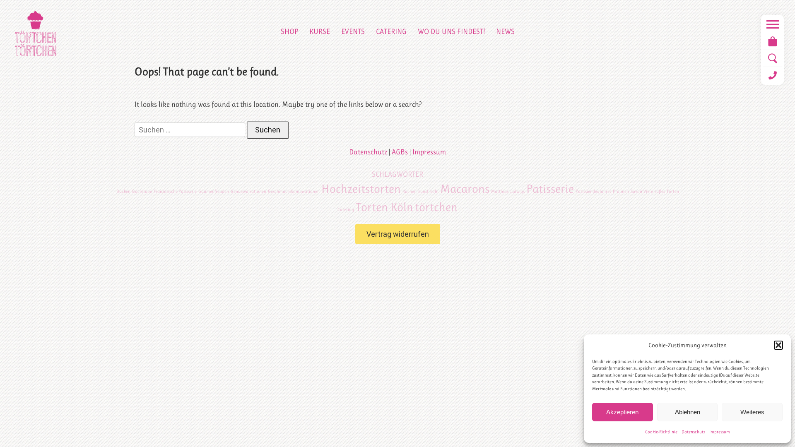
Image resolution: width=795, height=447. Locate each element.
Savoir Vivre (642, 191)
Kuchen (409, 191)
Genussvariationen (248, 191)
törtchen (436, 207)
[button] (778, 345)
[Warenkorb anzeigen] (772, 41)
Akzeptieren (622, 412)
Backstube (142, 191)
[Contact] (772, 75)
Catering (391, 31)
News (505, 31)
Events (353, 31)
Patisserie (550, 189)
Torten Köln (384, 207)
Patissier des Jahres (593, 191)
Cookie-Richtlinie (661, 432)
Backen (123, 191)
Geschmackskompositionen (294, 191)
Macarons (464, 189)
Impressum (719, 432)
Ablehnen (687, 412)
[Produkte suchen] (772, 58)
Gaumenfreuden (213, 191)
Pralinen (621, 191)
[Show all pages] (772, 24)
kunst (423, 191)
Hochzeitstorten (361, 189)
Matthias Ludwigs (508, 191)
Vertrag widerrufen (397, 234)
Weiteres (752, 412)
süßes (660, 191)
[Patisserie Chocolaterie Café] (35, 33)
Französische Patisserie (175, 191)
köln (434, 191)
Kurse (319, 31)
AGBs (400, 152)
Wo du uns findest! (451, 31)
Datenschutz (693, 432)
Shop (289, 31)
